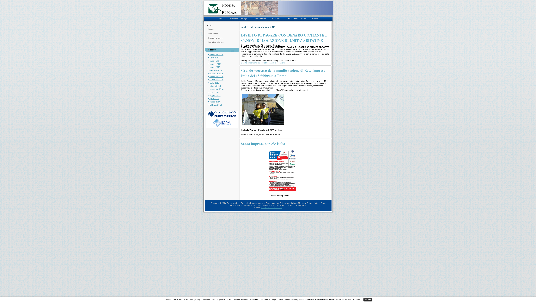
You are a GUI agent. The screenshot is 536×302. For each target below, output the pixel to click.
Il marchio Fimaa (259, 19)
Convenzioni (277, 19)
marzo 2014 (215, 102)
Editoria (315, 19)
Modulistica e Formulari (297, 19)
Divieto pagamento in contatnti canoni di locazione (263, 63)
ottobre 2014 (215, 86)
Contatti (211, 29)
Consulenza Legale (215, 42)
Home (220, 19)
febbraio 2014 (216, 105)
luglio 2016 (214, 58)
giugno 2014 (215, 95)
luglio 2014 (214, 92)
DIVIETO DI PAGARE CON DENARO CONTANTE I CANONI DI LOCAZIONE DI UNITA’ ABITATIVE (284, 37)
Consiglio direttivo (215, 38)
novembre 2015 (216, 77)
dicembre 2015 (216, 73)
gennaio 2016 (216, 70)
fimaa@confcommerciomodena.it (271, 208)
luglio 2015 (214, 83)
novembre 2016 (216, 54)
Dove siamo (213, 34)
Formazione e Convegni (238, 19)
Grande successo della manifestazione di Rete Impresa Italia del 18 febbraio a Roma (283, 73)
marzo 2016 (215, 67)
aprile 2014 (214, 98)
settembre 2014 (216, 89)
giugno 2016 (215, 61)
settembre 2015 (216, 80)
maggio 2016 (215, 64)
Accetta (368, 299)
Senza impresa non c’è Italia (263, 143)
